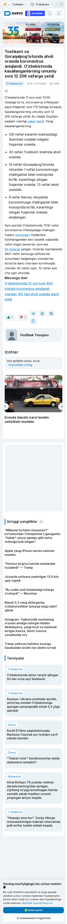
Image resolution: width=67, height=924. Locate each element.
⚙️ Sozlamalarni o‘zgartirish (33, 918)
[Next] (61, 406)
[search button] (49, 13)
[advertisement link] (35, 13)
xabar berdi (36, 121)
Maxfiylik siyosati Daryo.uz (37, 902)
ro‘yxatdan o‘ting (20, 365)
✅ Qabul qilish (34, 910)
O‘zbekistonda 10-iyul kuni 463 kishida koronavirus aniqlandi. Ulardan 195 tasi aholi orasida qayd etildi (32, 291)
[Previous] (5, 406)
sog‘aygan (22, 235)
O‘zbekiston (14, 83)
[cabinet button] (59, 13)
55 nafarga (12, 249)
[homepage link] (13, 13)
